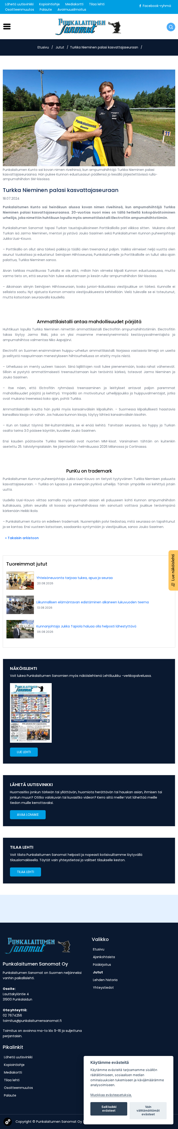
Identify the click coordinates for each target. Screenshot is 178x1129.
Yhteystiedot (103, 987)
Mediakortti (74, 4)
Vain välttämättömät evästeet (148, 1110)
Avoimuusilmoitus (71, 9)
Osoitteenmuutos (19, 9)
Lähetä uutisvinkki (19, 4)
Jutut (60, 47)
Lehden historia (105, 980)
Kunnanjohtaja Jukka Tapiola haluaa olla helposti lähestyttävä (86, 626)
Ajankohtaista (104, 957)
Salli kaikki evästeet (109, 1108)
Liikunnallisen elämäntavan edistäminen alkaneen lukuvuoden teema (92, 602)
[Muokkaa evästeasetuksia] (7, 1122)
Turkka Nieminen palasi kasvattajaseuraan (104, 47)
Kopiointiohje (49, 4)
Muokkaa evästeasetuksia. (111, 1095)
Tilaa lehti (97, 4)
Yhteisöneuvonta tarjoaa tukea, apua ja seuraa (74, 578)
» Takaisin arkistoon (22, 538)
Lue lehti (24, 752)
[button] (24, 752)
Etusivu (43, 47)
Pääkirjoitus (102, 964)
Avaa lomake (28, 814)
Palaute (46, 9)
